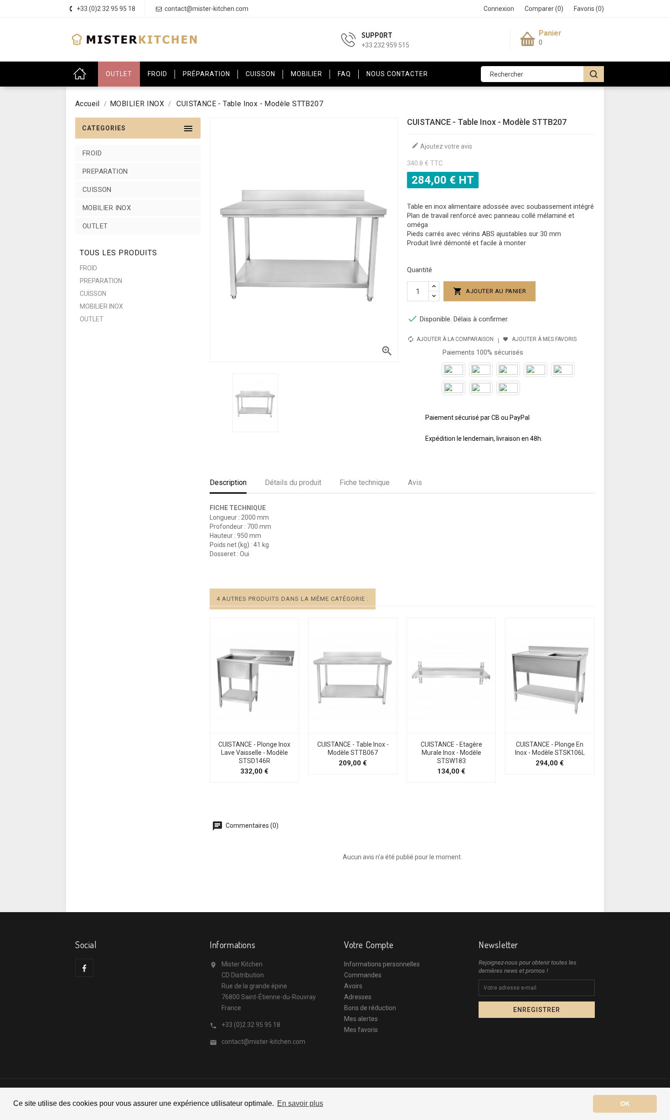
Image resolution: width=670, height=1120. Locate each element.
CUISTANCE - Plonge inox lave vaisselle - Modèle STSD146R (254, 752)
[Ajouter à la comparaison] (264, 728)
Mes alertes (361, 1018)
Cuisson (260, 73)
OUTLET (119, 73)
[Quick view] (284, 728)
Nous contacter (397, 73)
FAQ (344, 73)
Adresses (357, 997)
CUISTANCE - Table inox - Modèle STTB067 (353, 748)
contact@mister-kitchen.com (263, 1041)
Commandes (362, 975)
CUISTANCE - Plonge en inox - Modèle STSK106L (550, 748)
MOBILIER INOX (106, 208)
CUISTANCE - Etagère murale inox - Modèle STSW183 (451, 752)
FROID (92, 153)
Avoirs (353, 986)
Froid (157, 73)
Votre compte (368, 944)
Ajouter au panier (489, 291)
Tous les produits (118, 252)
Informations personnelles (382, 964)
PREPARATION (105, 171)
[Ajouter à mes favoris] (245, 728)
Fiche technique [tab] (365, 482)
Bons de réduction (370, 1008)
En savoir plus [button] (300, 1103)
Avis (415, 482)
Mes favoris (361, 1029)
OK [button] (625, 1103)
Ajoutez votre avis (442, 146)
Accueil (82, 74)
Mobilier (306, 73)
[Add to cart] (225, 728)
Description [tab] (228, 482)
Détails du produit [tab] (293, 482)
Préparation (206, 73)
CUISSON (97, 190)
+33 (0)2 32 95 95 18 (251, 1024)
